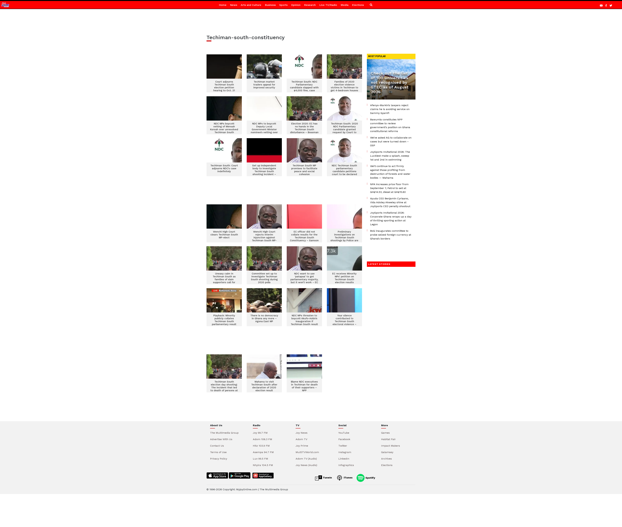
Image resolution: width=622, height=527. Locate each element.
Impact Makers (390, 445)
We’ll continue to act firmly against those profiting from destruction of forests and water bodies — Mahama (390, 172)
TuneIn (327, 477)
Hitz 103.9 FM (261, 445)
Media (344, 4)
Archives (386, 458)
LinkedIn (343, 458)
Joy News (301, 432)
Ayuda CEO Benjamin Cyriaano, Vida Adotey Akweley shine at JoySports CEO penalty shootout (390, 202)
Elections (358, 4)
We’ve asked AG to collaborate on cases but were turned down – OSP (390, 141)
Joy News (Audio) (306, 465)
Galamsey (387, 452)
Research (310, 4)
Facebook (344, 439)
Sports (283, 4)
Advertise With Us (221, 439)
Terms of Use (218, 452)
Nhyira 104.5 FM (263, 465)
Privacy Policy (218, 458)
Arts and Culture (251, 4)
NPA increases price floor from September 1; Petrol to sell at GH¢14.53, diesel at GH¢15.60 (389, 188)
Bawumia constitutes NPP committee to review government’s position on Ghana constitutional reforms (390, 125)
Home (222, 4)
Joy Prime (302, 445)
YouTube (343, 432)
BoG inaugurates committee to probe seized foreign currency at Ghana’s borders (390, 234)
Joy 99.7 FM (260, 432)
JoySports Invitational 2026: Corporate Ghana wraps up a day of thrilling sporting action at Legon (390, 218)
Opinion (295, 4)
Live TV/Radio (328, 4)
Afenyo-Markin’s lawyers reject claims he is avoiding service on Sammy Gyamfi (389, 109)
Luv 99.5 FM (260, 458)
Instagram (344, 452)
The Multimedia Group (224, 432)
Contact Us (217, 445)
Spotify (370, 477)
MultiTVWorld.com (307, 452)
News (233, 4)
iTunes (347, 477)
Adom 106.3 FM (262, 439)
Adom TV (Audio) (306, 458)
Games (385, 432)
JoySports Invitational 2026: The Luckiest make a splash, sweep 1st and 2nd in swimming (390, 155)
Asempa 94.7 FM (263, 452)
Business (270, 4)
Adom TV (301, 439)
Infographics (346, 465)
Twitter (342, 445)
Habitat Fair (388, 439)
